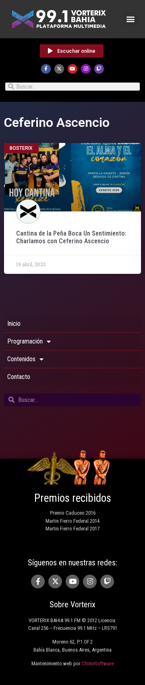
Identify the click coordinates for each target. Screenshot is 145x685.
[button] (130, 19)
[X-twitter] (59, 69)
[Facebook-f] (46, 69)
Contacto (18, 377)
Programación (25, 341)
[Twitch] (99, 69)
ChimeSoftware (98, 663)
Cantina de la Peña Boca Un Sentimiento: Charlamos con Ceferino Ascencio (71, 237)
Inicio (14, 323)
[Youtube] (72, 69)
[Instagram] (86, 69)
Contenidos (21, 359)
